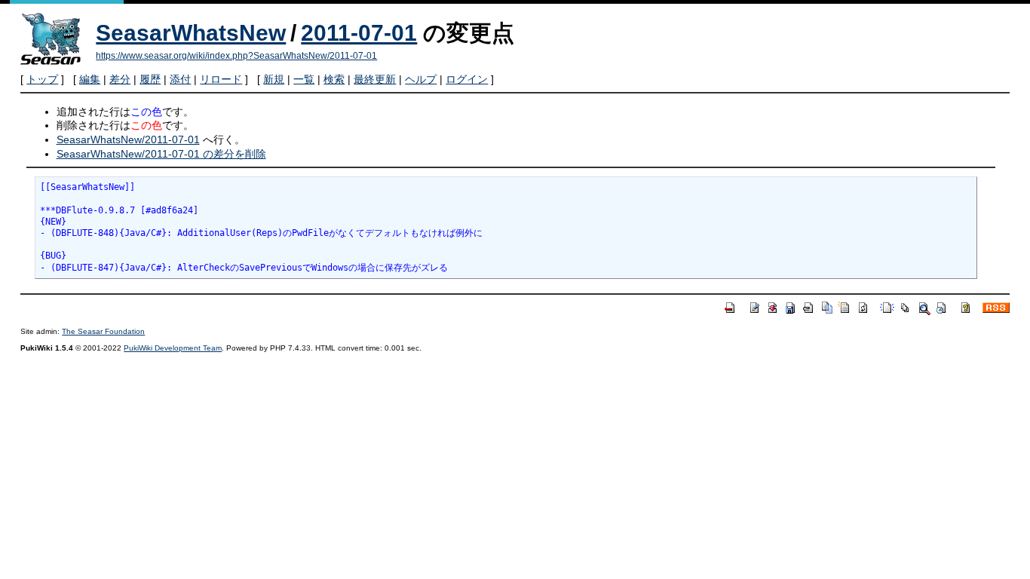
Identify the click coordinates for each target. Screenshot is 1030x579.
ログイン (467, 79)
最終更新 (375, 79)
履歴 (150, 79)
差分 (119, 79)
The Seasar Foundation (103, 331)
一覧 (303, 79)
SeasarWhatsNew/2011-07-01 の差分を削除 (161, 154)
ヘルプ (421, 79)
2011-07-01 (359, 32)
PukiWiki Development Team (173, 348)
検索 (334, 79)
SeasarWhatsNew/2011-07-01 (128, 139)
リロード (221, 79)
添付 (180, 79)
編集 (89, 79)
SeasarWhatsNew (191, 32)
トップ (42, 79)
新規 (273, 79)
